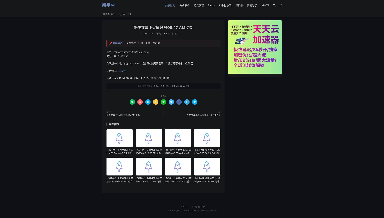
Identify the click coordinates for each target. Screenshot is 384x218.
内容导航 (252, 5)
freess (122, 14)
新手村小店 (225, 5)
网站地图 (202, 207)
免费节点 (184, 5)
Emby (211, 5)
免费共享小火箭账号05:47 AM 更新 (164, 27)
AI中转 (265, 5)
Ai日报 (239, 5)
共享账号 (170, 5)
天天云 (122, 70)
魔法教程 (199, 5)
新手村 (108, 5)
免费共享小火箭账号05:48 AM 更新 (203, 115)
